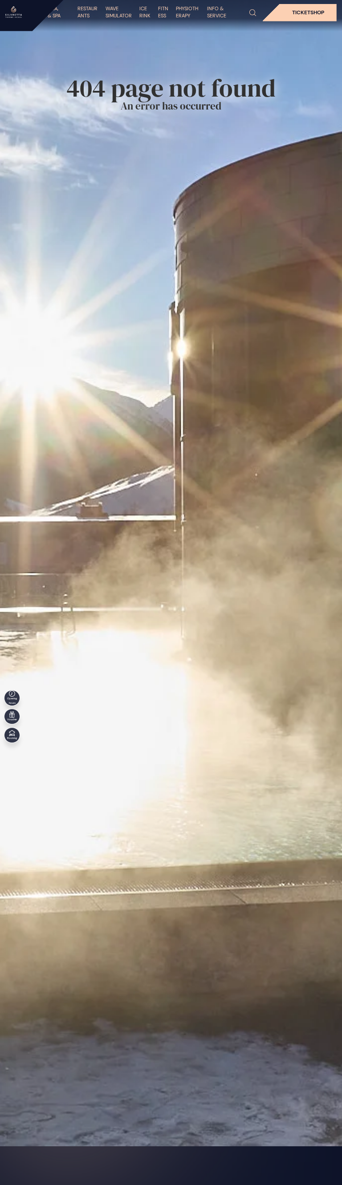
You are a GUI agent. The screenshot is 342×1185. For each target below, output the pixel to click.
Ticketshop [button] (308, 12)
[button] (252, 12)
